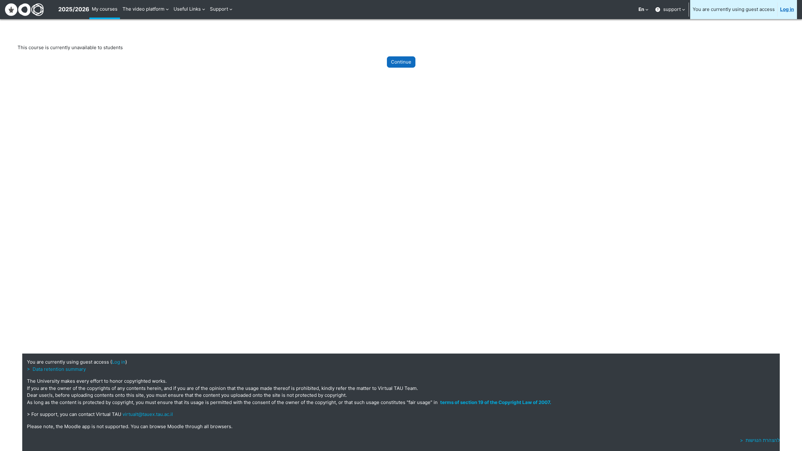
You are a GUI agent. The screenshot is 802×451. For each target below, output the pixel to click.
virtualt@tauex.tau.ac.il (147, 414)
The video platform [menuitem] (143, 9)
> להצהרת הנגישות (760, 440)
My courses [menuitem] (104, 9)
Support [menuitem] (219, 9)
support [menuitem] (672, 9)
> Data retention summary (56, 369)
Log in (787, 9)
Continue (401, 62)
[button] (643, 9)
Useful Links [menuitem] (187, 9)
